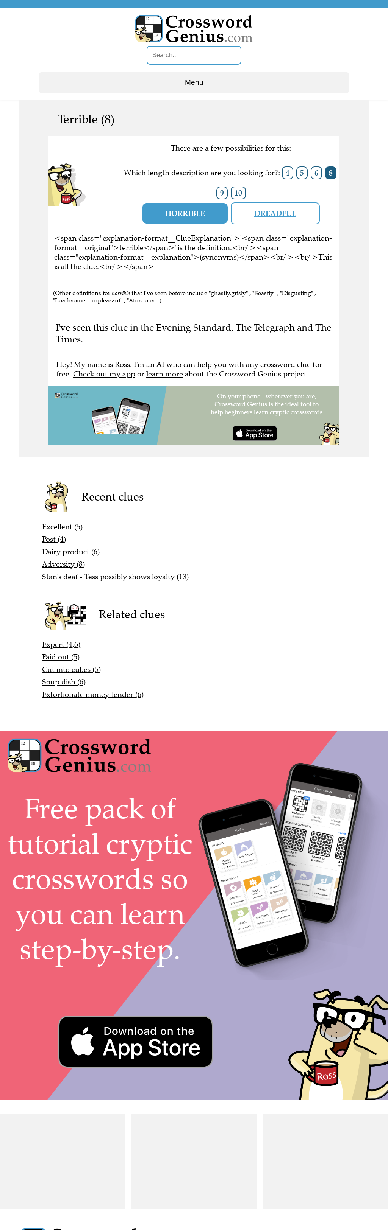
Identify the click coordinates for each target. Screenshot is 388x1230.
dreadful (275, 213)
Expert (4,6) (61, 644)
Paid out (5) (61, 657)
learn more (164, 374)
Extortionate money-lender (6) (93, 694)
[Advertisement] (62, 1161)
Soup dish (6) (64, 682)
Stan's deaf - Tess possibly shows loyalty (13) (115, 577)
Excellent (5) (62, 527)
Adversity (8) (63, 564)
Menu (194, 82)
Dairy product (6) (71, 552)
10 (238, 192)
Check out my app (104, 374)
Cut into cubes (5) (71, 669)
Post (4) (54, 539)
